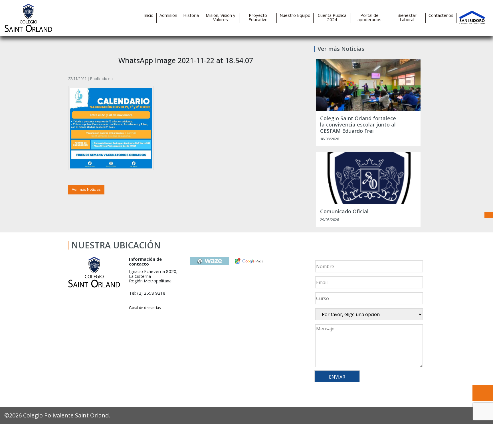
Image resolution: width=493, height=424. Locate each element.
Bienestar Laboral (407, 17)
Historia (191, 15)
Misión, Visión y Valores (220, 17)
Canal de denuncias (145, 307)
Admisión (168, 15)
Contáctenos (441, 15)
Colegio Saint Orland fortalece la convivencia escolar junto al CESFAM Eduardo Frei (358, 124)
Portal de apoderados (369, 17)
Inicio (148, 15)
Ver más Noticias (86, 189)
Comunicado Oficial (344, 211)
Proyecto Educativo (258, 17)
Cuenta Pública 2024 (332, 17)
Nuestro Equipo (295, 15)
